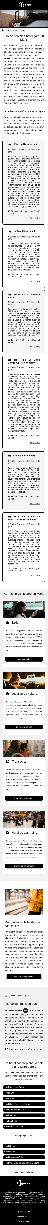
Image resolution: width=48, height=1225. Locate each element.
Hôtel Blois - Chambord (14, 1127)
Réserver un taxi (24, 659)
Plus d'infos (34, 218)
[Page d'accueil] (3, 30)
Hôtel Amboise (10, 1121)
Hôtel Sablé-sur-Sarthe (14, 1087)
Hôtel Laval (9, 1093)
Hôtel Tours (9, 1098)
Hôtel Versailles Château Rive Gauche (21, 1163)
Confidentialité (24, 1212)
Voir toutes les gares (24, 1172)
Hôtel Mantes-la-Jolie (13, 1157)
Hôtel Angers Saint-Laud (15, 1110)
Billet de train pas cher (24, 977)
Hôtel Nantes (10, 1152)
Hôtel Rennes (10, 1146)
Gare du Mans (12, 30)
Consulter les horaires (24, 866)
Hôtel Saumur (10, 1115)
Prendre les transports (24, 798)
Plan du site (24, 1221)
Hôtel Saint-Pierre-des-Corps (17, 1104)
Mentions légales (24, 1216)
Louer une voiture (24, 727)
